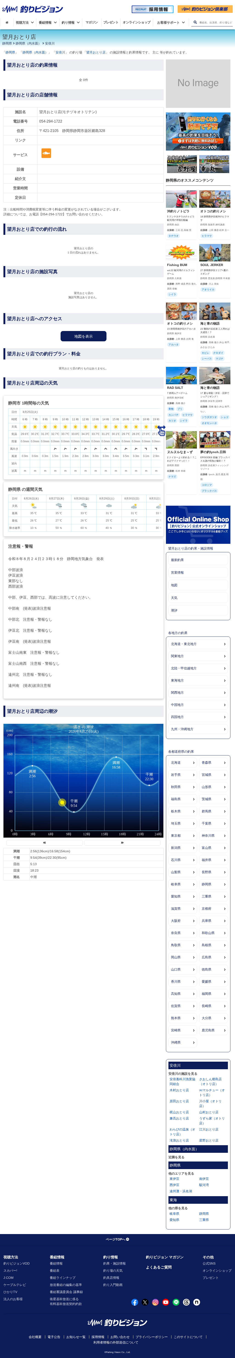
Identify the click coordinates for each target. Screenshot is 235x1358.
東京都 (176, 835)
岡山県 (176, 957)
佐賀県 (176, 1006)
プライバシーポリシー (152, 1337)
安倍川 (50, 43)
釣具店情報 (111, 1277)
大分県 (206, 1018)
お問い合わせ (120, 1337)
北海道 (176, 762)
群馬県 (206, 811)
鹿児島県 (208, 1030)
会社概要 (35, 1337)
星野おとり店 (208, 1140)
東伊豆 (174, 1179)
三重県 (206, 896)
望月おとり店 (96, 52)
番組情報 (57, 1257)
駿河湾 (204, 1185)
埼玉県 (176, 823)
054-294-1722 (50, 121)
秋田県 (176, 787)
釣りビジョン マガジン (165, 1257)
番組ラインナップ (63, 1277)
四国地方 (177, 717)
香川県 (176, 981)
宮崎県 (176, 1030)
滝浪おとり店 (179, 1140)
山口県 (176, 969)
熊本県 (176, 1018)
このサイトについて (188, 1337)
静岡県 (7, 43)
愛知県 (176, 896)
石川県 (176, 860)
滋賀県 (176, 908)
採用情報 (98, 1337)
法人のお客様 (13, 1299)
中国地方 (177, 705)
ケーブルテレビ (14, 1285)
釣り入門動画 (113, 1285)
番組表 (54, 1270)
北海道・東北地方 (184, 644)
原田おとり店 (179, 1101)
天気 (174, 598)
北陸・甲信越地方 (184, 668)
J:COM (8, 1277)
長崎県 (206, 1006)
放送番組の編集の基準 (66, 1285)
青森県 (206, 762)
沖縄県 (176, 1042)
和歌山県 (208, 933)
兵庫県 (206, 921)
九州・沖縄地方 (182, 729)
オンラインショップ (217, 1270)
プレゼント (211, 1277)
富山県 (206, 848)
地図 (174, 585)
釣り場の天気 (113, 1270)
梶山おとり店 (179, 1112)
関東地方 (177, 656)
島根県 (206, 945)
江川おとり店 (208, 1129)
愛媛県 (206, 981)
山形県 (206, 787)
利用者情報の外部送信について (115, 1342)
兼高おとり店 (179, 1118)
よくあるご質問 (159, 1267)
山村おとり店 (208, 1112)
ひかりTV (10, 1292)
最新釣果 (177, 560)
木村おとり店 (179, 1090)
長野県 (206, 872)
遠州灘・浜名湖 (181, 1191)
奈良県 (176, 933)
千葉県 (206, 823)
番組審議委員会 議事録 (66, 1292)
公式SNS (209, 1263)
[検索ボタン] (195, 22)
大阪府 (176, 921)
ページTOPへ (115, 1239)
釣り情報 (110, 1257)
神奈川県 (208, 835)
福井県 (206, 860)
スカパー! (10, 1270)
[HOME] (6, 22)
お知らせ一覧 (76, 1337)
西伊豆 (174, 1185)
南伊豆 (204, 1179)
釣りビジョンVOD (16, 1263)
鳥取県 (176, 945)
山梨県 (176, 872)
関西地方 (177, 692)
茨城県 (206, 799)
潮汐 (174, 610)
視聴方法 (10, 1257)
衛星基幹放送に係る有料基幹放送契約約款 (66, 1301)
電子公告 (54, 1337)
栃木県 (176, 811)
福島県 (176, 799)
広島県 (206, 957)
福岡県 (206, 994)
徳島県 (206, 969)
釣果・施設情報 (114, 1263)
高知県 (176, 994)
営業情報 (177, 572)
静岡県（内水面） (28, 43)
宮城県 (206, 775)
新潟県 (176, 848)
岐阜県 (176, 884)
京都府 (206, 908)
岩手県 (176, 775)
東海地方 (177, 680)
